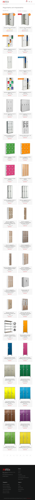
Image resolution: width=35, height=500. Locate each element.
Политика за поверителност (23, 477)
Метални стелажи (6, 492)
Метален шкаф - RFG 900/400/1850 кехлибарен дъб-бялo (9, 313)
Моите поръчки (21, 489)
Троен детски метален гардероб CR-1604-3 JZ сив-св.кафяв (10, 425)
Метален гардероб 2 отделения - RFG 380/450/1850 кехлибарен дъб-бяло (25, 222)
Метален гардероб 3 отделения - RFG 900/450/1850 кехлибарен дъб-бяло (9, 291)
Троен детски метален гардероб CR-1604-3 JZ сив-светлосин (25, 402)
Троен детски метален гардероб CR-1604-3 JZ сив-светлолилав (25, 425)
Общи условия (20, 479)
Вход (19, 484)
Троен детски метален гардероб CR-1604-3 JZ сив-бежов (10, 380)
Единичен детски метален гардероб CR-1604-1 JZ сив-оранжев (25, 336)
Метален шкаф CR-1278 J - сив (25, 135)
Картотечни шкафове (7, 489)
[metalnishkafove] (6, 2)
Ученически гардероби (7, 487)
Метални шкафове (6, 484)
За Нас (19, 472)
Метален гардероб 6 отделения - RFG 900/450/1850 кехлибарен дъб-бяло (25, 246)
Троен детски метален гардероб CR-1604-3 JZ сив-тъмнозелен (25, 380)
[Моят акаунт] (29, 1)
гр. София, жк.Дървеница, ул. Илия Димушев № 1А (9, 472)
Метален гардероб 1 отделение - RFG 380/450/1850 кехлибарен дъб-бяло (10, 268)
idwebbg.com (29, 498)
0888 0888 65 (6, 476)
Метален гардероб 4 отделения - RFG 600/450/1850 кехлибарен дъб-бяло (9, 246)
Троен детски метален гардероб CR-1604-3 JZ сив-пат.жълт (10, 402)
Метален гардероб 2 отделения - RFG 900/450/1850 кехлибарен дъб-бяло (25, 268)
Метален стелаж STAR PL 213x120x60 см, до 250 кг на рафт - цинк (10, 336)
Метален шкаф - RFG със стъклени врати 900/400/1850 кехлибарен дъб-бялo (25, 313)
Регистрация (20, 487)
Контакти (20, 474)
